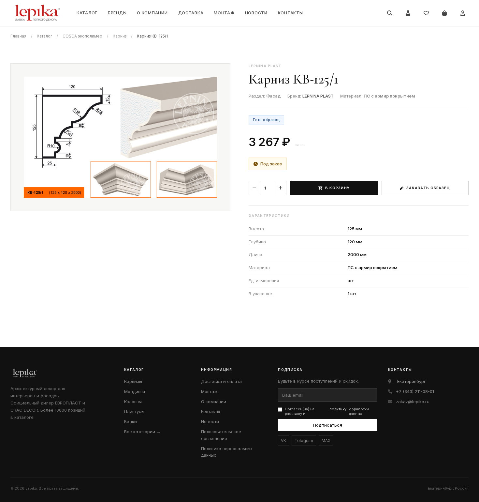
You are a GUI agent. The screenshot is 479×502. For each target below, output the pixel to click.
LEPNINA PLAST (318, 96)
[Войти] (463, 13)
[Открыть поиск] (390, 13)
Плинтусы (134, 411)
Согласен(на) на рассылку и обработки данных (327, 411)
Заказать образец (428, 188)
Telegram (304, 440)
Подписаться (327, 425)
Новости (256, 12)
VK (283, 440)
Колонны (133, 401)
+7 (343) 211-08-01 (415, 391)
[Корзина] (444, 13)
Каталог (87, 12)
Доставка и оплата (221, 381)
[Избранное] (426, 13)
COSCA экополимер (82, 36)
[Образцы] (408, 13)
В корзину (337, 188)
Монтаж (224, 12)
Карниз (119, 36)
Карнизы (133, 381)
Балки (130, 421)
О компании (152, 12)
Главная (18, 36)
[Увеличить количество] (280, 188)
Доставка (191, 12)
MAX (326, 440)
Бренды (117, 12)
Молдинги (134, 391)
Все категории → (142, 431)
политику (337, 409)
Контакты (290, 12)
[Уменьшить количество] (254, 188)
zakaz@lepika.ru (412, 401)
